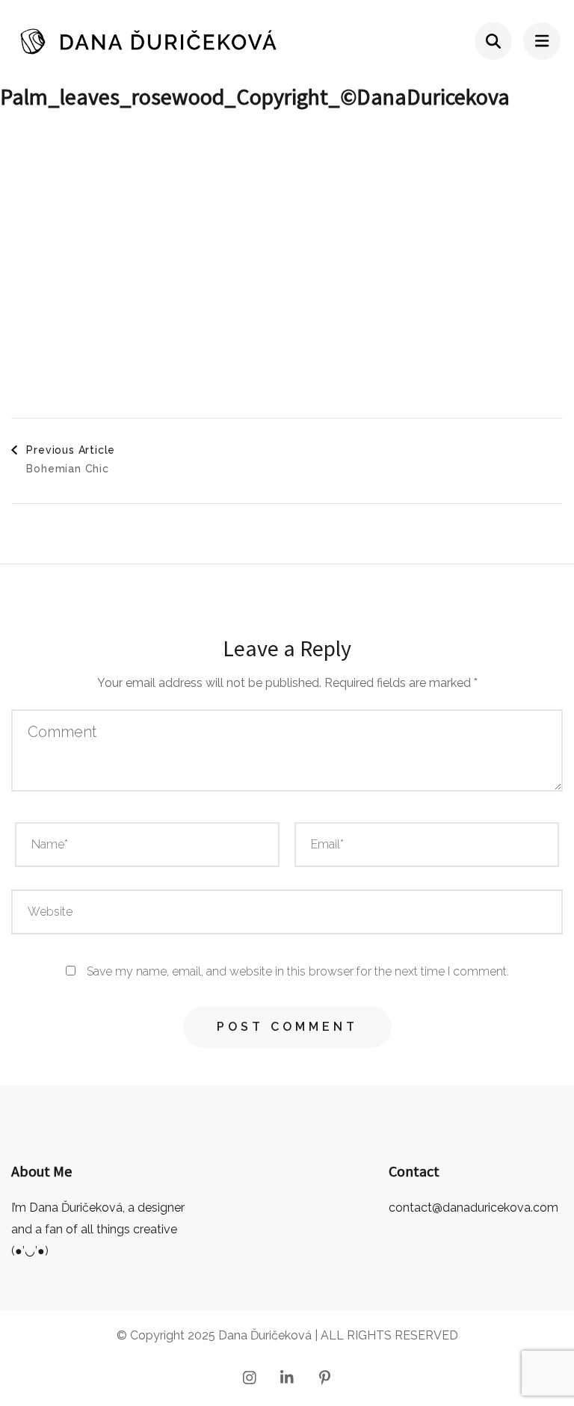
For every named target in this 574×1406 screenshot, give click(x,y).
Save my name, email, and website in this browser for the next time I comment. (298, 971)
